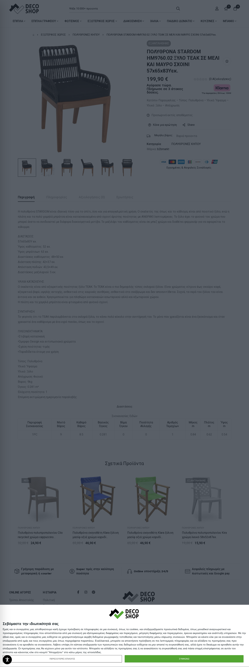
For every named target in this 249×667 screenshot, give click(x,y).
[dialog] (124, 636)
